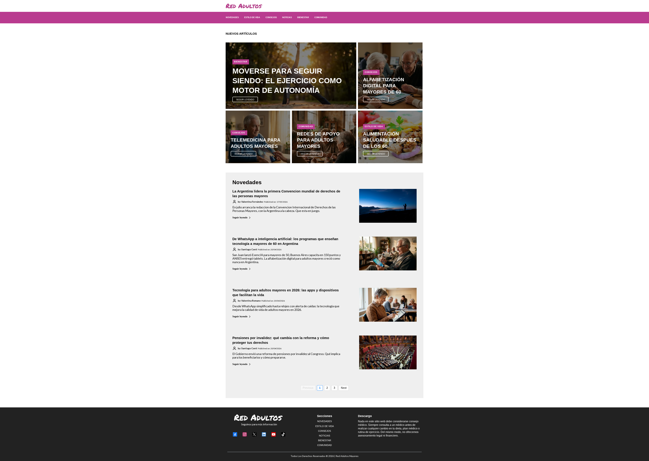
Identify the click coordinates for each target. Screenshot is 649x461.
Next (343, 387)
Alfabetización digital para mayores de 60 (383, 86)
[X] (254, 434)
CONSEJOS (324, 431)
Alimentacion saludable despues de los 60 (389, 140)
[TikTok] (283, 434)
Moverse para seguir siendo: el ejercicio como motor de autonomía (287, 80)
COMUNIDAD (324, 445)
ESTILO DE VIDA (324, 426)
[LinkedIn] (264, 434)
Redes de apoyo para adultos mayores (318, 140)
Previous (308, 387)
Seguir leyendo (239, 217)
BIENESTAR (324, 440)
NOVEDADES (324, 421)
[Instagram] (244, 434)
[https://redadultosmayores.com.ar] (323, 5)
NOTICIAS (324, 435)
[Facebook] (235, 434)
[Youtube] (273, 434)
